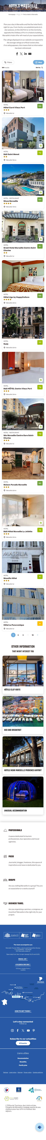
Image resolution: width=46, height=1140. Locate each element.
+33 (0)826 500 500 (22, 964)
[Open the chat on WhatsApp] (39, 1127)
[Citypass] (21, 8)
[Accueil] (18, 8)
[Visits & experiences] (23, 8)
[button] (31, 8)
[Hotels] (20, 8)
